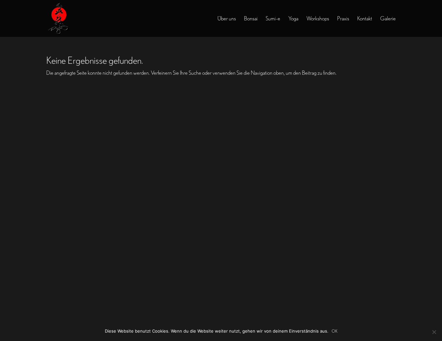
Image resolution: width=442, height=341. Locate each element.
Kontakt (364, 18)
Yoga (293, 18)
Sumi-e (273, 18)
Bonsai (251, 18)
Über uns (226, 18)
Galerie (388, 18)
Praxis (343, 18)
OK (334, 331)
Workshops (317, 18)
